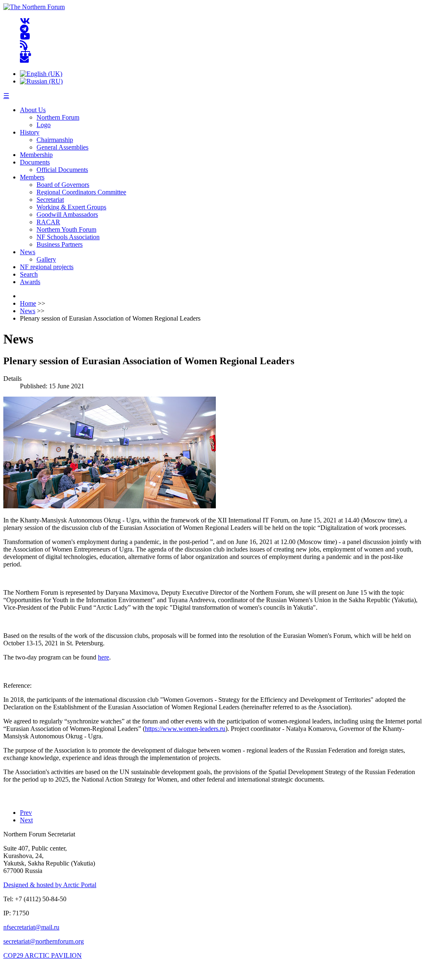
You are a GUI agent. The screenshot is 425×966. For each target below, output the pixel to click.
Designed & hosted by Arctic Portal (49, 884)
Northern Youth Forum (66, 229)
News (27, 251)
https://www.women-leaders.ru (185, 728)
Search (29, 274)
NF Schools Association (68, 236)
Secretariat (50, 199)
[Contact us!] (24, 59)
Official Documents (62, 169)
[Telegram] (24, 28)
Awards (30, 281)
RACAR (48, 222)
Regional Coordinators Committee (81, 192)
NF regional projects (46, 266)
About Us (33, 109)
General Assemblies (62, 147)
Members (32, 177)
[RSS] (24, 44)
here (103, 657)
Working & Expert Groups (71, 207)
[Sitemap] (25, 52)
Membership (36, 154)
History (29, 132)
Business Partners (60, 244)
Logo (44, 124)
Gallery (46, 259)
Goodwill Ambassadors (67, 214)
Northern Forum (58, 117)
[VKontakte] (25, 21)
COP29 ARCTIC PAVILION (42, 955)
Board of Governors (63, 184)
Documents (35, 162)
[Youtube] (25, 36)
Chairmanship (55, 139)
